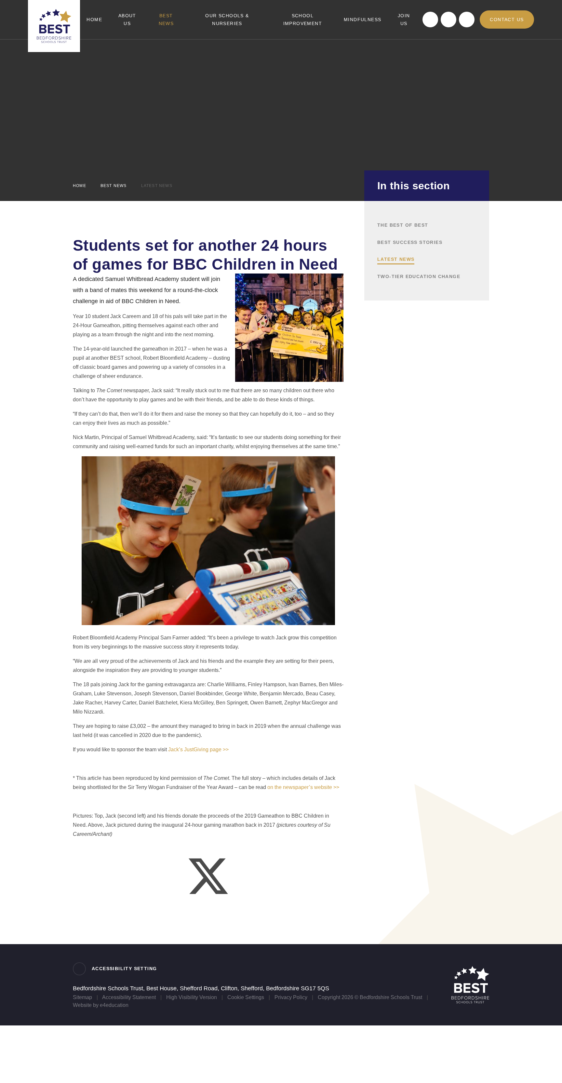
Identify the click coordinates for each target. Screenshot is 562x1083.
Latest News (156, 185)
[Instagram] (467, 19)
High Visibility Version (191, 997)
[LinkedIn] (448, 19)
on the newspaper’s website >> (303, 787)
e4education (114, 1005)
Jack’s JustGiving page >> (198, 749)
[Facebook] (430, 19)
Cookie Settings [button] (245, 997)
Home (79, 185)
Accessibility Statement (129, 997)
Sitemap (82, 997)
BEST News (113, 185)
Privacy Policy (290, 997)
